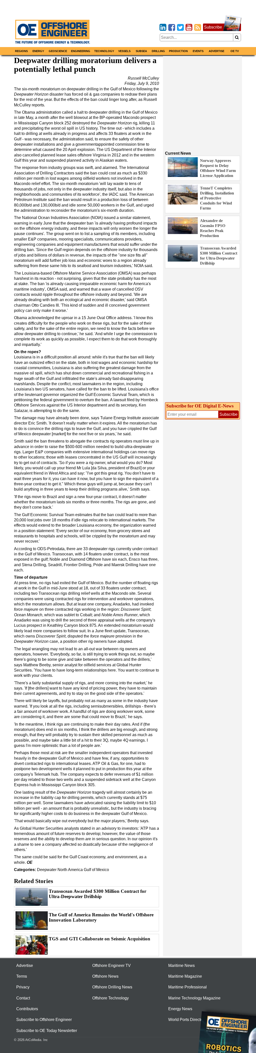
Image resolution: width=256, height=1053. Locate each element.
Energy (38, 51)
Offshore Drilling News (112, 987)
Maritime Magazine (185, 976)
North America (70, 870)
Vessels (124, 51)
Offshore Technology (110, 998)
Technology (104, 51)
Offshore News (105, 976)
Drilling (158, 51)
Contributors (27, 1009)
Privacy (23, 987)
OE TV (234, 51)
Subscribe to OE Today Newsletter (46, 1030)
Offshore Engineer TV (111, 965)
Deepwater (46, 870)
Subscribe (213, 27)
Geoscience (58, 51)
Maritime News (181, 965)
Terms (21, 976)
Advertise (216, 51)
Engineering (80, 51)
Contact (23, 998)
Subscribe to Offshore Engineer (44, 1019)
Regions (21, 51)
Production (178, 51)
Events (198, 51)
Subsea (141, 51)
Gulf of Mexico (96, 870)
